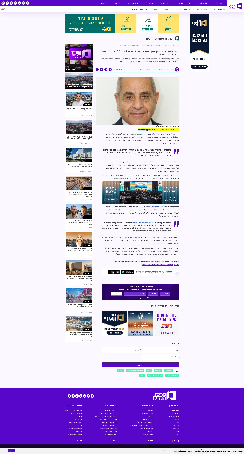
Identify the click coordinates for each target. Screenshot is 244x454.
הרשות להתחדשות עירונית (110, 434)
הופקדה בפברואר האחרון (128, 237)
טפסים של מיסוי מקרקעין (75, 434)
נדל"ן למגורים (220, 3)
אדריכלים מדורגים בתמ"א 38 (109, 422)
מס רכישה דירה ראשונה (75, 413)
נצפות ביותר (87, 104)
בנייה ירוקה (150, 410)
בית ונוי (88, 161)
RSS (178, 434)
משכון (80, 425)
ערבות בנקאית (78, 419)
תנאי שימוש (176, 428)
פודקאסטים (103, 3)
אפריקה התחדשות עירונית (156, 207)
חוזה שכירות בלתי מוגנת (75, 428)
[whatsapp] (97, 69)
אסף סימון (120, 371)
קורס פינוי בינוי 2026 (167, 9)
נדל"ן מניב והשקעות (183, 3)
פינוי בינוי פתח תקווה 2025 (145, 428)
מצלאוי (154, 134)
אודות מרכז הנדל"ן (201, 9)
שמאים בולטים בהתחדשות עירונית (108, 428)
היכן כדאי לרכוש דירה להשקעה (73, 410)
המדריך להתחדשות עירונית (185, 9)
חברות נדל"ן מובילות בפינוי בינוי (109, 413)
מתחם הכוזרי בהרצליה (172, 375)
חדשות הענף (149, 3)
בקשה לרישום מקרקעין (147, 413)
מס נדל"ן (79, 416)
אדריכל (156, 248)
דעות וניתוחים (165, 3)
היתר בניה (150, 431)
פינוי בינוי (142, 375)
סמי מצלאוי (158, 371)
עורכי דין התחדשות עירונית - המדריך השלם (141, 425)
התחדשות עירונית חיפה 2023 (145, 422)
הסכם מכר (79, 431)
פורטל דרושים (144, 9)
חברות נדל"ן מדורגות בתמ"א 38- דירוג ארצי (106, 416)
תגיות (177, 422)
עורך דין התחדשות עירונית (110, 431)
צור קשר (134, 9)
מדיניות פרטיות (175, 410)
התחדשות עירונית (203, 3)
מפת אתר (176, 425)
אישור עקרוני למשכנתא (75, 422)
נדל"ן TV (117, 3)
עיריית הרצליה (168, 371)
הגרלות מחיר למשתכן (147, 419)
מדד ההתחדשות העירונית (217, 9)
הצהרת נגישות (175, 413)
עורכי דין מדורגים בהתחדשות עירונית (108, 419)
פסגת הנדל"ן (175, 431)
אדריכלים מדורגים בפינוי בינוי (110, 425)
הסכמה (11, 451)
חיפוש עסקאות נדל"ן (147, 434)
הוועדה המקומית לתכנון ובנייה (135, 371)
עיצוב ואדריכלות (133, 3)
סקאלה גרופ (154, 9)
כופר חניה (150, 416)
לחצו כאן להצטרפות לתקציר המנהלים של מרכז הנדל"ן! (160, 264)
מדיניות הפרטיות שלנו (224, 452)
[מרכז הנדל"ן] (235, 6)
